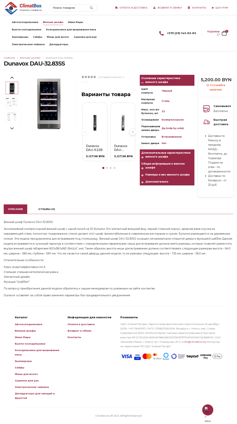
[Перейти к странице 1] (103, 168)
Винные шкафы (53, 22)
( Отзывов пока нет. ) (111, 77)
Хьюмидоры (20, 36)
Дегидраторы (58, 44)
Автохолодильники (25, 22)
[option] (12, 88)
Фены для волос (58, 36)
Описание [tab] (15, 209)
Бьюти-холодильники (26, 29)
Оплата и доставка (133, 7)
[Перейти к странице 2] (107, 168)
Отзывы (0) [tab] (46, 209)
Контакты (199, 7)
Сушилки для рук (85, 36)
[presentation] (21, 102)
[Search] (91, 8)
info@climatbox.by (194, 341)
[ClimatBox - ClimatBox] (24, 8)
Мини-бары (75, 22)
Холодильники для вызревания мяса (71, 29)
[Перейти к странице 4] (114, 168)
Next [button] (12, 128)
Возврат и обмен (170, 7)
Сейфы (37, 36)
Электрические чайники (28, 44)
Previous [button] (12, 78)
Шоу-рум (222, 7)
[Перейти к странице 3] (111, 168)
